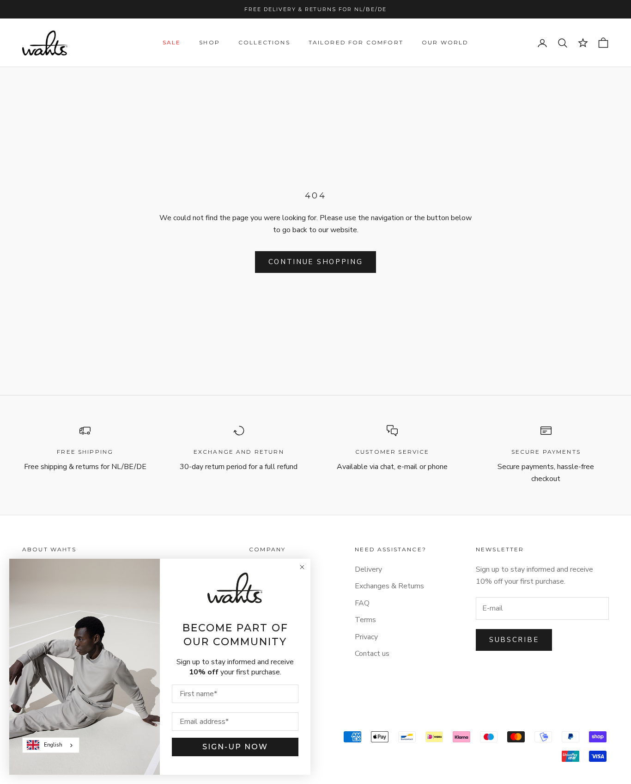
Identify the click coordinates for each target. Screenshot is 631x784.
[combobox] (50, 745)
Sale (172, 42)
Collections (264, 42)
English (53, 744)
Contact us (372, 653)
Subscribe (514, 639)
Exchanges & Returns (389, 586)
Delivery (368, 569)
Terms (365, 620)
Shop (209, 42)
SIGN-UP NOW (235, 746)
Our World (445, 42)
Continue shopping (315, 261)
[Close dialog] (302, 567)
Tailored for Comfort (356, 42)
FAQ (362, 603)
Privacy (366, 637)
